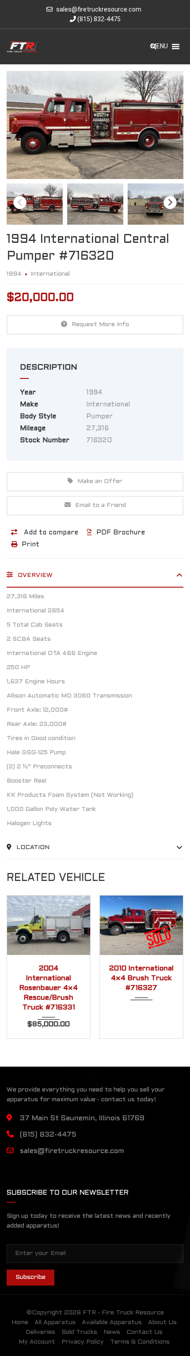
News (111, 1332)
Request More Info (100, 324)
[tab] (95, 579)
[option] (95, 125)
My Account (37, 1342)
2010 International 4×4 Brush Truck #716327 (70, 978)
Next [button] (170, 202)
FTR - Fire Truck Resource (123, 1313)
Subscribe (30, 1277)
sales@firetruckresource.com (98, 9)
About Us (162, 1322)
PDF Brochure (120, 533)
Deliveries (40, 1332)
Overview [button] (34, 575)
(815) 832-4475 (98, 19)
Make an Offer (99, 481)
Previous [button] (20, 202)
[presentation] (20, 964)
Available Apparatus (112, 1322)
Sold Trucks (79, 1332)
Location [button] (32, 847)
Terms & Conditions (140, 1342)
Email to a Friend (100, 505)
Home (19, 1322)
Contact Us (144, 1332)
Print (30, 545)
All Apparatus (55, 1322)
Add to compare (50, 533)
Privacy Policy (82, 1342)
